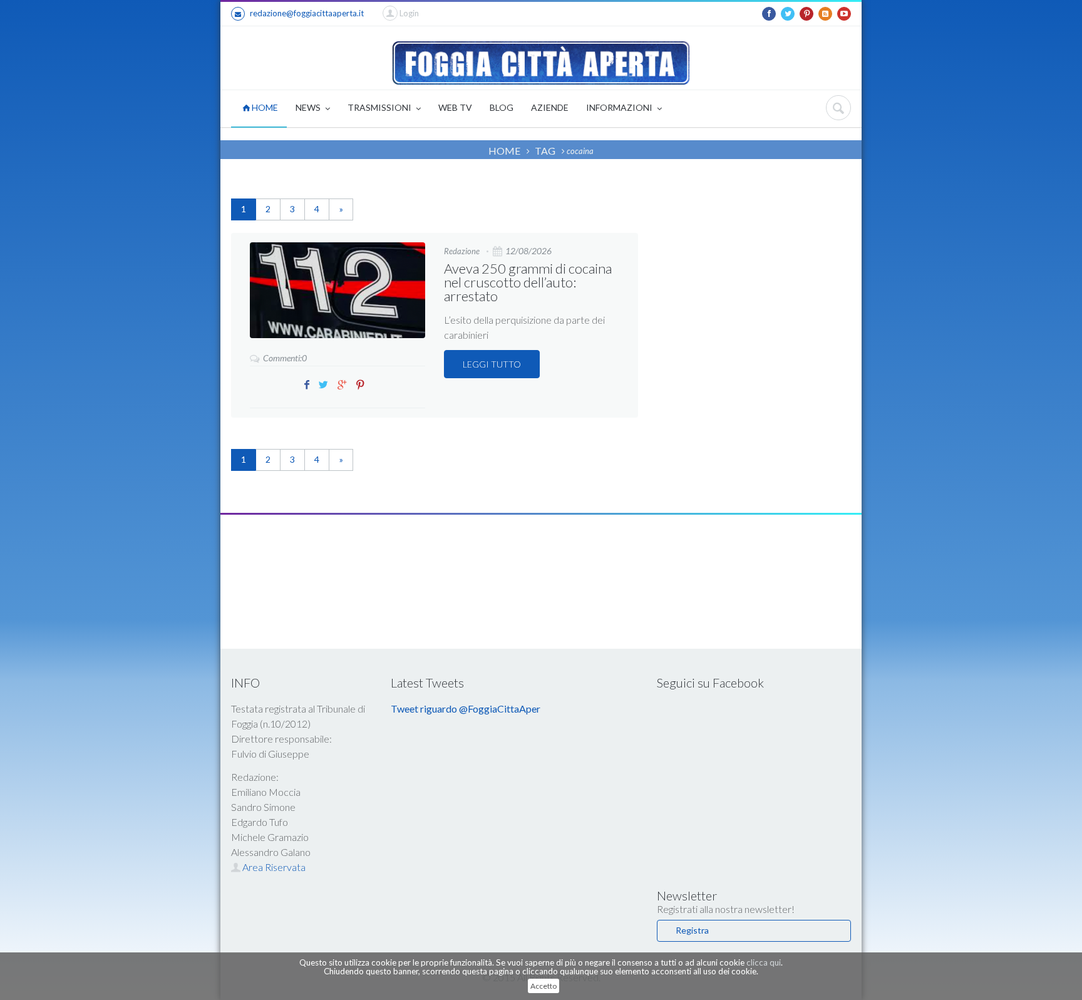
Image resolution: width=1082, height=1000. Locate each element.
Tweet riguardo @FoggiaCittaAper (465, 708)
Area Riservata (273, 867)
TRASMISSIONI (380, 107)
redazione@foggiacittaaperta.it (307, 13)
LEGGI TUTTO (492, 364)
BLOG (501, 107)
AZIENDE (550, 107)
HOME (264, 107)
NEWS (309, 107)
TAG (545, 151)
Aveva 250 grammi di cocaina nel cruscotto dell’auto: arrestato (528, 282)
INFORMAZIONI (620, 107)
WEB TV (455, 107)
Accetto (543, 986)
